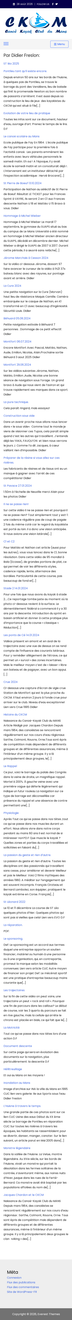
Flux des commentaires (23, 1287)
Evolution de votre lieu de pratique (26, 113)
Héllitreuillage (12, 1069)
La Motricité (11, 1028)
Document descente (17, 1046)
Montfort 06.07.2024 (17, 342)
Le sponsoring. (13, 939)
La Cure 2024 (12, 286)
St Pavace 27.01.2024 (17, 486)
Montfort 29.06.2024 (17, 365)
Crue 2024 (10, 682)
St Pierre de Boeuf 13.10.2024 (22, 183)
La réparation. (13, 925)
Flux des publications (21, 1282)
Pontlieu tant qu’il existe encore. (25, 71)
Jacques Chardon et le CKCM (23, 1195)
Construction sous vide (19, 416)
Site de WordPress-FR (22, 1292)
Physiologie (11, 813)
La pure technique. (16, 402)
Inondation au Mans (16, 1083)
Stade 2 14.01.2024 (15, 588)
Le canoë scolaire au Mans (21, 136)
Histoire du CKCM (15, 715)
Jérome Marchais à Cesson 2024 (25, 258)
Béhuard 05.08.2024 (17, 318)
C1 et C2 (9, 541)
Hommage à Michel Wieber (22, 216)
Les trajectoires (14, 990)
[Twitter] (56, 4)
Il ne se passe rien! (16, 504)
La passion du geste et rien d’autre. (27, 855)
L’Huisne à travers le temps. (22, 1106)
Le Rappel (10, 766)
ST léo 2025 (11, 64)
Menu (61, 44)
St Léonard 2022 (14, 902)
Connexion (14, 1278)
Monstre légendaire (16, 1148)
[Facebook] (53, 4)
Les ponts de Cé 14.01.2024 (21, 635)
